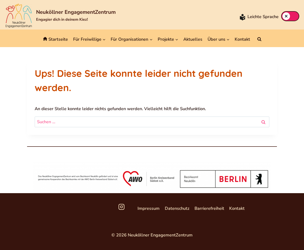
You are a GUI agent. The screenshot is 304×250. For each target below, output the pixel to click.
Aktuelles (192, 39)
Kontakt (242, 39)
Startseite (58, 39)
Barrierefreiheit (209, 208)
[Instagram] (121, 206)
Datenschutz (177, 208)
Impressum (149, 208)
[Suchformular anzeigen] (259, 39)
